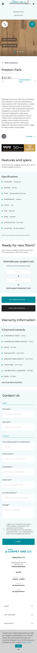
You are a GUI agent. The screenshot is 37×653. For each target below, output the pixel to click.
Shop (6, 606)
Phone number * (8, 454)
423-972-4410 (18, 15)
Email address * (7, 467)
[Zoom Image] (5, 24)
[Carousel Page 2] (17, 51)
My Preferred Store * (9, 492)
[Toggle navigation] (3, 4)
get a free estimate (17, 300)
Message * (5, 505)
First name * (6, 409)
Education (8, 623)
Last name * (6, 422)
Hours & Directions (18, 566)
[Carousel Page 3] (20, 51)
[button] (26, 4)
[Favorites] (30, 4)
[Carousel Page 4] (22, 51)
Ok (18, 646)
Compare (29, 136)
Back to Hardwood (11, 63)
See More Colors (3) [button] (9, 45)
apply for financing (17, 308)
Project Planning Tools (25, 80)
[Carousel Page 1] (15, 52)
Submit (18, 542)
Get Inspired (9, 615)
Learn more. (27, 642)
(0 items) (33, 3)
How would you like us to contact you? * (16, 442)
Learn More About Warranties (12, 382)
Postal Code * (7, 480)
